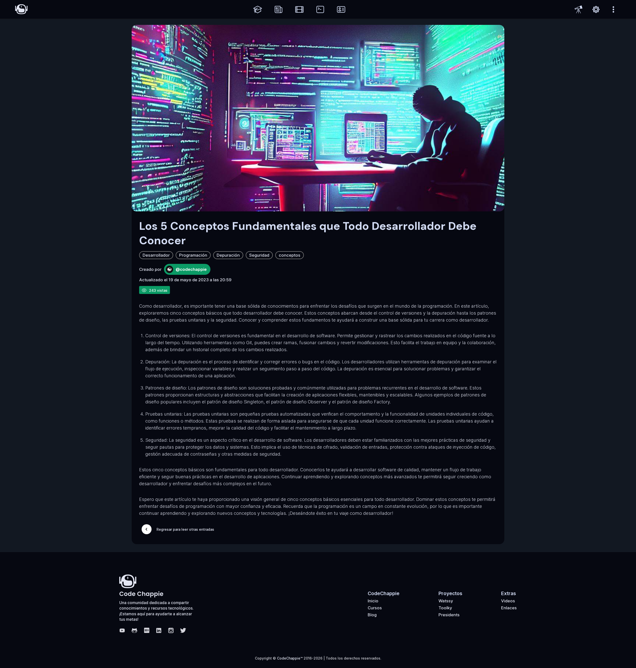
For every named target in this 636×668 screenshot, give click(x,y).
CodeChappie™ (290, 658)
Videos (508, 600)
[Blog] (278, 9)
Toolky (445, 607)
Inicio (373, 600)
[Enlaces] (341, 9)
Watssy (445, 600)
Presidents (449, 614)
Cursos (375, 607)
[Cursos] (257, 9)
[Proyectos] (320, 9)
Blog (372, 614)
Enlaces (509, 607)
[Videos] (299, 9)
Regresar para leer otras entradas (185, 529)
